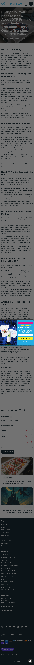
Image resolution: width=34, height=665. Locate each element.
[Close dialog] (33, 320)
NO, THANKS (25, 341)
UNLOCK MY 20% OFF (25, 338)
